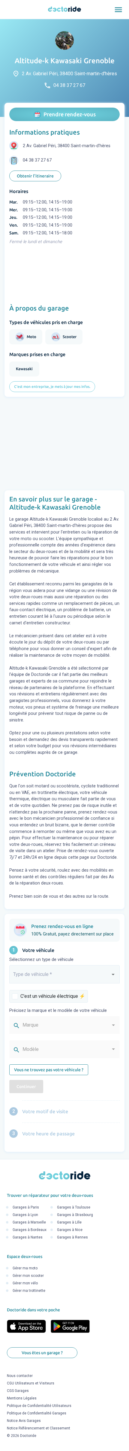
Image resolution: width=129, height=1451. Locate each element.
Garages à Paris (26, 1207)
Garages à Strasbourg (75, 1215)
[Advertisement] (64, 444)
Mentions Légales (22, 1398)
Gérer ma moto (25, 1268)
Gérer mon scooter (28, 1276)
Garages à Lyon (25, 1215)
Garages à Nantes (28, 1237)
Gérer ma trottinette (29, 1291)
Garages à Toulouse (73, 1207)
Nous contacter (20, 1376)
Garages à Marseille (29, 1222)
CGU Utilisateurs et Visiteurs (30, 1383)
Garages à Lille (69, 1222)
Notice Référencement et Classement (38, 1428)
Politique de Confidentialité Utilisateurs (39, 1406)
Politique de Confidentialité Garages (36, 1413)
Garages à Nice (69, 1230)
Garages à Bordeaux (29, 1230)
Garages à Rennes (72, 1237)
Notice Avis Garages (24, 1421)
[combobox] (64, 977)
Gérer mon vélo (25, 1283)
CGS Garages (18, 1391)
